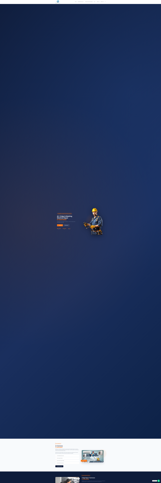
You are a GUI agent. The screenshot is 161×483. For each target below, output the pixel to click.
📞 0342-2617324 (60, 225)
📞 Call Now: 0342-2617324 (59, 466)
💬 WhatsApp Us (66, 225)
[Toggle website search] (105, 1)
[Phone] (159, 481)
